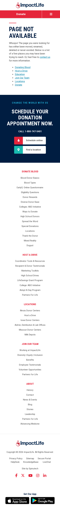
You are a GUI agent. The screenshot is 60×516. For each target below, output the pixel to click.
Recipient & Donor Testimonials (30, 266)
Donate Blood (30, 171)
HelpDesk (15, 462)
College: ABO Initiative (30, 285)
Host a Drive (21, 70)
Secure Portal (44, 458)
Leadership (30, 414)
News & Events (30, 400)
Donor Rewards (30, 197)
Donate (21, 14)
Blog (30, 404)
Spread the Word (30, 221)
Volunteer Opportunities (30, 369)
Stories (30, 409)
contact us (45, 57)
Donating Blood (22, 67)
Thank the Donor (30, 236)
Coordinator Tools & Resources (30, 261)
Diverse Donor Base (30, 202)
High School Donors (30, 216)
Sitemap (30, 458)
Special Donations (30, 226)
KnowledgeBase (30, 462)
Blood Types (30, 183)
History (30, 390)
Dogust (30, 245)
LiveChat (47, 462)
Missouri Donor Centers (30, 330)
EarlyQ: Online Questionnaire (30, 187)
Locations (20, 81)
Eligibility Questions (30, 192)
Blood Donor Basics (30, 178)
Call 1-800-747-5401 (30, 131)
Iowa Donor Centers (30, 320)
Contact (30, 395)
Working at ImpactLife (30, 350)
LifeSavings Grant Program (30, 280)
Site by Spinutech (30, 468)
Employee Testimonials (30, 365)
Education (20, 74)
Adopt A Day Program (30, 290)
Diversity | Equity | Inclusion (30, 355)
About (30, 383)
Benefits (30, 360)
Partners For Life (30, 295)
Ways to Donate (30, 211)
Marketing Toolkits (30, 271)
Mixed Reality (30, 240)
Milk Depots (30, 334)
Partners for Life (30, 374)
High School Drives (30, 275)
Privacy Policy (15, 458)
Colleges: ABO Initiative (30, 207)
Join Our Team (22, 77)
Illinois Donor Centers (30, 310)
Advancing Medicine (30, 424)
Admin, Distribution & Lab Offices (30, 325)
